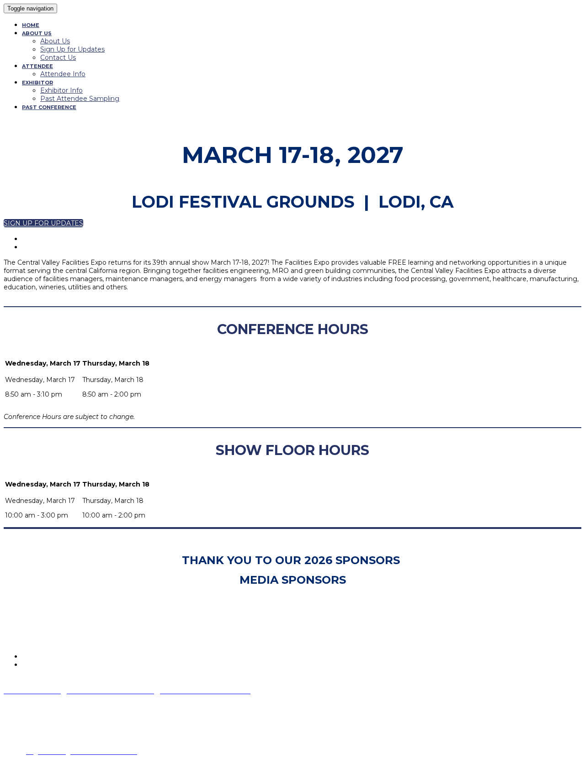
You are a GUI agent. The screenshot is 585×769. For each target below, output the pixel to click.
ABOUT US (37, 33)
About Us (55, 41)
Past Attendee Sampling (79, 98)
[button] (43, 223)
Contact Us (58, 57)
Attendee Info (62, 74)
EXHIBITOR (37, 82)
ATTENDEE (37, 66)
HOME (30, 25)
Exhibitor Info (61, 90)
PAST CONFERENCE (49, 107)
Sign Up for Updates (72, 49)
